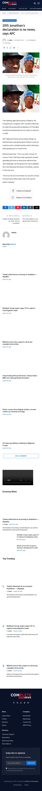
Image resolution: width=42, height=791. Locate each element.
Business (12, 8)
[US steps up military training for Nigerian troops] (21, 429)
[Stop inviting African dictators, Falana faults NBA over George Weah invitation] (21, 362)
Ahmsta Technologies (31, 781)
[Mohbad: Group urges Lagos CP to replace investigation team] (21, 295)
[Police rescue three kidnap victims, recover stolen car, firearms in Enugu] (21, 396)
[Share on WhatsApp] (10, 47)
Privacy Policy (12, 770)
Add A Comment (21, 456)
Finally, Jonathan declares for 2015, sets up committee (11, 221)
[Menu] (38, 3)
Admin (11, 40)
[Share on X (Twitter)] (7, 47)
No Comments (31, 40)
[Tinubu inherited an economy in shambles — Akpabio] (21, 261)
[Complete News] (9, 3)
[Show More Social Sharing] (17, 47)
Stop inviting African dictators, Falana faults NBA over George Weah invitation (20, 377)
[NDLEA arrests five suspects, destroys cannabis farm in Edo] (21, 328)
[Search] (35, 3)
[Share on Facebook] (4, 47)
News (4, 8)
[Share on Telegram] (13, 47)
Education (23, 8)
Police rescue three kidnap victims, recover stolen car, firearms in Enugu (19, 410)
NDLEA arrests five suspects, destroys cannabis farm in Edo (17, 343)
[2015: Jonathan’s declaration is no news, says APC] (21, 62)
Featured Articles (10, 20)
